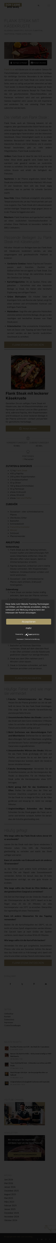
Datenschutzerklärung (32, 639)
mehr (29, 628)
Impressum (20, 639)
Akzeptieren (29, 621)
